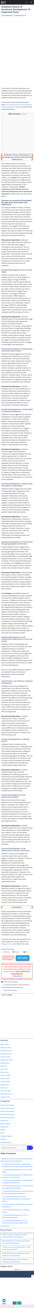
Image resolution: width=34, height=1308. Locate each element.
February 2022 (5, 1091)
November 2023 (6, 1054)
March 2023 (4, 1072)
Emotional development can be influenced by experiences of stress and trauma (16, 1198)
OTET (2, 1133)
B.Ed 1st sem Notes (10, 982)
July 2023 (3, 1066)
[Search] (30, 1148)
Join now (22, 957)
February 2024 (5, 1047)
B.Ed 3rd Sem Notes (7, 1111)
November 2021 (6, 1094)
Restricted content (10, 990)
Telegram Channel (8, 944)
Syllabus (3, 1139)
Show (24, 114)
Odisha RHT (4, 1127)
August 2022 (4, 1085)
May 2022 (3, 1088)
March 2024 (4, 1044)
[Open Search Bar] (26, 2)
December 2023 (6, 1051)
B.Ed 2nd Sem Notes (7, 1108)
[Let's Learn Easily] (3, 2)
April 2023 (4, 1069)
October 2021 (5, 1097)
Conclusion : (5, 1226)
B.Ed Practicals (5, 1124)
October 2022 (5, 1081)
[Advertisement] (17, 35)
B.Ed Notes (4, 1121)
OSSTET (3, 1130)
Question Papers (6, 1136)
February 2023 (5, 1075)
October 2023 (5, 1057)
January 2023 (5, 1078)
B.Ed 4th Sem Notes (7, 1114)
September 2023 (6, 1060)
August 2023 (4, 1063)
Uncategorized (5, 1142)
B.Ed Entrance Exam (7, 1117)
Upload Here (18, 976)
